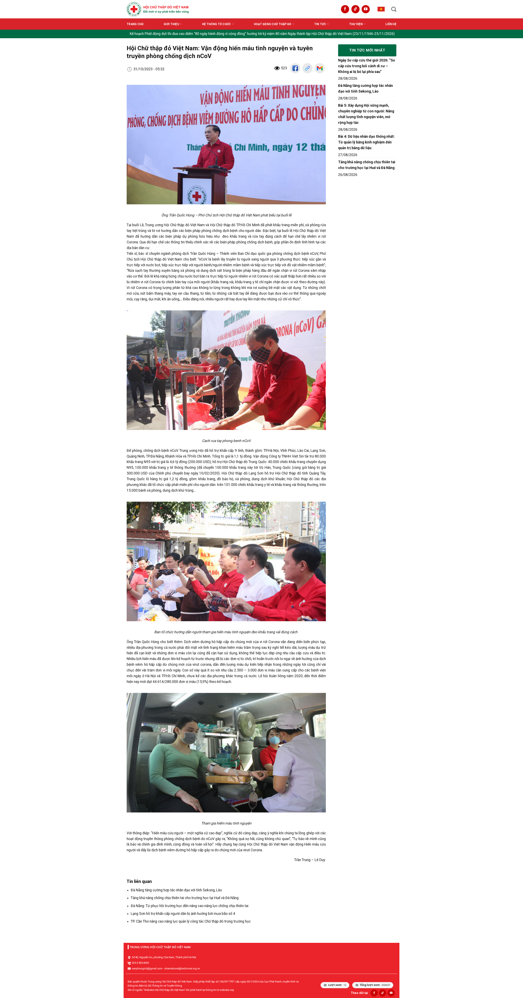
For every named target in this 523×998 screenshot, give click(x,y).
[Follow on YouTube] (366, 9)
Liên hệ (391, 24)
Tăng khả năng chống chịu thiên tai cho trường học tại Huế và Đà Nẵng (185, 898)
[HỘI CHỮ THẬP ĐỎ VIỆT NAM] (158, 9)
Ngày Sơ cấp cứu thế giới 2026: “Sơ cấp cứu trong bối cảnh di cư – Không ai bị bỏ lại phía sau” (366, 66)
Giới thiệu (171, 24)
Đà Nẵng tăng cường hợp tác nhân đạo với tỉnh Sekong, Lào (176, 890)
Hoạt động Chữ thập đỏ (272, 24)
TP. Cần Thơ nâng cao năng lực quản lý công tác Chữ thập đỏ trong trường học (191, 921)
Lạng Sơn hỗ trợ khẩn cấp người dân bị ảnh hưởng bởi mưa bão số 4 (183, 914)
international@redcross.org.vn (182, 968)
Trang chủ (135, 24)
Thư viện (356, 24)
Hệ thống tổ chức (216, 24)
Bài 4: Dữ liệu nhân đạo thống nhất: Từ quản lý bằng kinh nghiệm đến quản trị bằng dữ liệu (366, 142)
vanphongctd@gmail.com (147, 968)
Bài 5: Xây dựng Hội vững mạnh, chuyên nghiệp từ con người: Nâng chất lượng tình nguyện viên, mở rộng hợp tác (366, 114)
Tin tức (320, 24)
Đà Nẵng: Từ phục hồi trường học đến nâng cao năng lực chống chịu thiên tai (189, 906)
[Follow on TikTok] (355, 9)
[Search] (393, 9)
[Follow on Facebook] (345, 9)
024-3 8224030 (140, 962)
